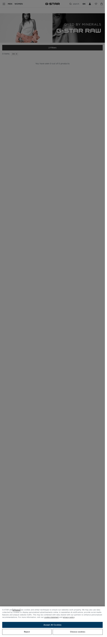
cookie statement (51, 617)
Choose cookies (77, 632)
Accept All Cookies (52, 625)
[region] (52, 621)
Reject (27, 632)
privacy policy (68, 617)
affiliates (16, 610)
